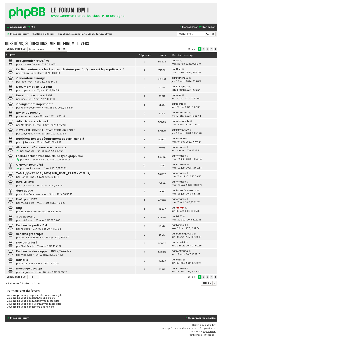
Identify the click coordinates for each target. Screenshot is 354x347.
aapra (24, 90)
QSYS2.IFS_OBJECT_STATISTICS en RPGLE (45, 130)
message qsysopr (29, 268)
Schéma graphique (30, 234)
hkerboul (25, 228)
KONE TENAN (32, 159)
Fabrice (180, 138)
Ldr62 (24, 220)
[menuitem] (31, 27)
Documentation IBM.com (34, 87)
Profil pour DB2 (26, 199)
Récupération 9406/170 (32, 61)
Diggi (24, 263)
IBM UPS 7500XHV (28, 113)
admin (180, 207)
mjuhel (25, 142)
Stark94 (25, 246)
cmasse (29, 151)
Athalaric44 (27, 125)
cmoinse (30, 168)
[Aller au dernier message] (181, 60)
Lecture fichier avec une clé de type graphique (49, 156)
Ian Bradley (210, 325)
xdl (22, 64)
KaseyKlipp (182, 86)
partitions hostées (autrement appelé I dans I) (50, 139)
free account (25, 216)
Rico (23, 81)
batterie (22, 260)
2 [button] (203, 49)
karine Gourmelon (31, 107)
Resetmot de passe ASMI (34, 95)
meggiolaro (27, 202)
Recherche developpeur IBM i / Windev (43, 251)
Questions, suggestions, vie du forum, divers (47, 43)
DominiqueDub (29, 237)
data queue (24, 190)
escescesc (27, 116)
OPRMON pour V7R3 (29, 165)
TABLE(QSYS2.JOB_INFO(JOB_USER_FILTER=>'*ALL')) (53, 173)
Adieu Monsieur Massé (32, 121)
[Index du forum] (27, 13)
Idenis (179, 103)
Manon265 (182, 77)
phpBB (179, 328)
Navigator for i (26, 242)
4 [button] (211, 49)
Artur (178, 95)
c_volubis (26, 185)
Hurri (178, 69)
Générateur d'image (31, 78)
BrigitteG (25, 211)
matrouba (26, 254)
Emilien (25, 73)
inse (23, 99)
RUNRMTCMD (25, 182)
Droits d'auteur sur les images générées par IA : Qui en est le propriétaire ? (70, 69)
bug (19, 208)
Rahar (24, 176)
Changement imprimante (34, 104)
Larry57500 (27, 133)
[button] (215, 49)
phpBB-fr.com (209, 331)
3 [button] (207, 49)
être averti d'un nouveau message (41, 147)
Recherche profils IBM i (32, 225)
